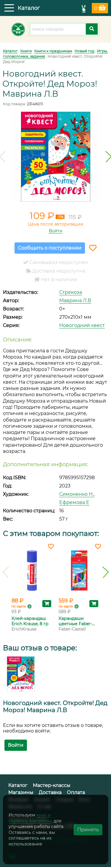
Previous (6, 572)
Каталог (10, 51)
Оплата (76, 792)
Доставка (50, 792)
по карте (19, 606)
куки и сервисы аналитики (30, 818)
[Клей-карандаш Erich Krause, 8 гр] (32, 570)
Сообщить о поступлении (49, 248)
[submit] (92, 29)
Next (105, 572)
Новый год (84, 51)
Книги (26, 51)
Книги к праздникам (53, 51)
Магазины (20, 792)
